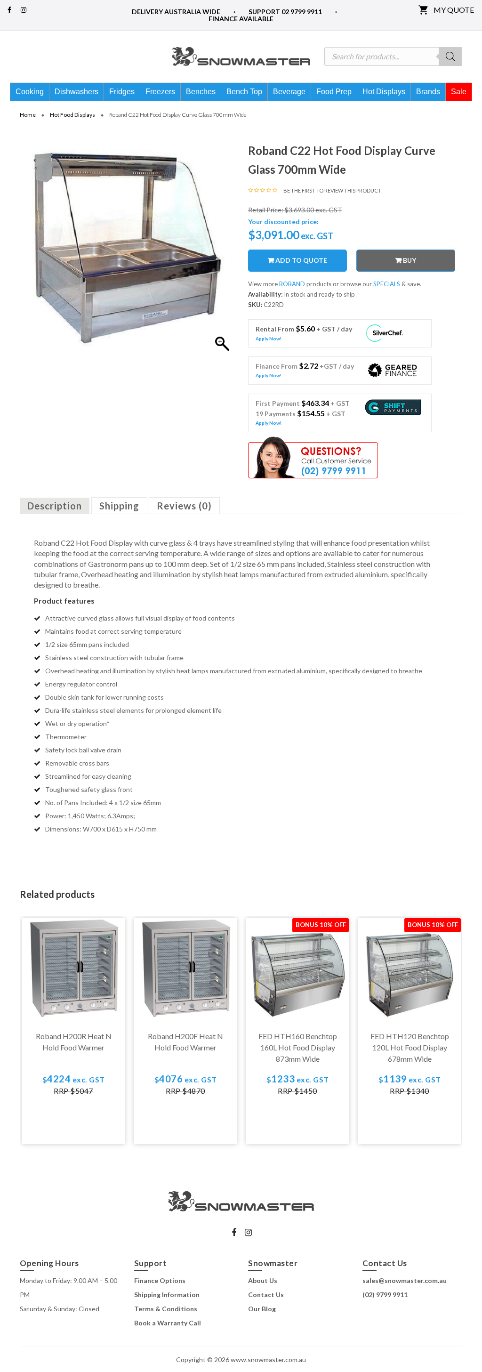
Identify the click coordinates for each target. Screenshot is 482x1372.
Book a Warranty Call (167, 1323)
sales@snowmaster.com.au (404, 1280)
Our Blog (262, 1309)
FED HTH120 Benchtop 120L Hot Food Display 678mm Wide (409, 1047)
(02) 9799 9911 (385, 1295)
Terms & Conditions (165, 1309)
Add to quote (301, 260)
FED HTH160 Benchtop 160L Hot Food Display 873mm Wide (297, 1047)
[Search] (450, 56)
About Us (262, 1280)
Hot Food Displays (72, 114)
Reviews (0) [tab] (184, 505)
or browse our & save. (377, 284)
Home (28, 114)
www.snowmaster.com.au (268, 1360)
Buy (409, 260)
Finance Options (159, 1280)
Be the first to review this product (332, 190)
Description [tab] (54, 505)
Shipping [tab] (119, 505)
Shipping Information (167, 1295)
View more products (290, 284)
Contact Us (266, 1295)
